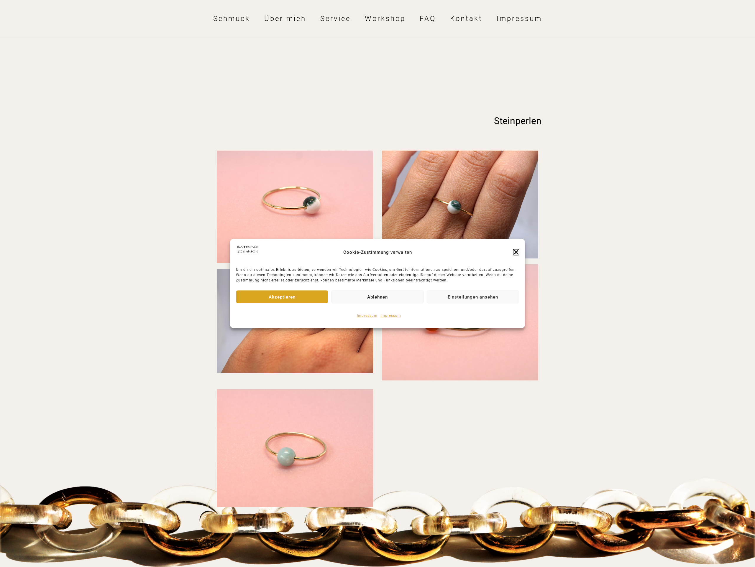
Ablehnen (377, 296)
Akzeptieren (282, 296)
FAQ (428, 18)
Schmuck (231, 18)
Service (335, 18)
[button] (516, 252)
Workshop (385, 18)
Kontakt (466, 18)
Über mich (285, 18)
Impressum (367, 316)
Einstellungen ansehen (473, 296)
